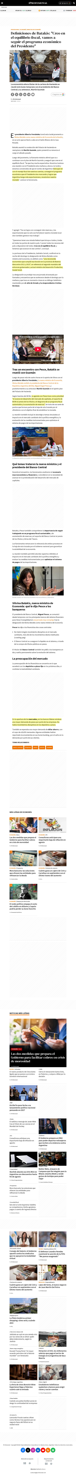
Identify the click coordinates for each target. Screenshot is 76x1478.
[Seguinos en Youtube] (43, 1450)
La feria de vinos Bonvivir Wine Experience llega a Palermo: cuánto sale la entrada (22, 1387)
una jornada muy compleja (43, 620)
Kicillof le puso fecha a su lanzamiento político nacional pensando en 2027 (22, 1107)
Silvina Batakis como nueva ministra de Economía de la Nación (38, 137)
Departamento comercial (49, 1460)
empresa (28, 747)
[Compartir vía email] (33, 94)
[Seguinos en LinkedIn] (38, 1450)
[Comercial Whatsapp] (51, 1464)
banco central (18, 747)
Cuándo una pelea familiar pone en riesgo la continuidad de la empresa (23, 1402)
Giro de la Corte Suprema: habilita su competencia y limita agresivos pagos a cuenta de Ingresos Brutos (23, 1207)
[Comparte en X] (16, 94)
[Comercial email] (46, 1464)
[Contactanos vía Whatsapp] (30, 1463)
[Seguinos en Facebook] (23, 1450)
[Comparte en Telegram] (28, 94)
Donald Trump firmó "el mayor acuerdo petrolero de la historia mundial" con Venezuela (22, 1353)
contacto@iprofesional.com (38, 1473)
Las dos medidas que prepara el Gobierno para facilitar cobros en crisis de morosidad (23, 840)
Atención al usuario (27, 1459)
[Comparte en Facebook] (12, 94)
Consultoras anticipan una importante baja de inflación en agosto (52, 840)
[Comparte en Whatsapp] (20, 94)
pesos (35, 747)
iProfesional (15, 29)
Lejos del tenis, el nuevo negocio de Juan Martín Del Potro (52, 1286)
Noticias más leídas (19, 1013)
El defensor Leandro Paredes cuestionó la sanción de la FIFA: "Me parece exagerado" (52, 1254)
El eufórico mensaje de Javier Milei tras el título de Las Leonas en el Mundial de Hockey (23, 1124)
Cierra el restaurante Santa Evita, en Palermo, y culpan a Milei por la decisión (52, 1074)
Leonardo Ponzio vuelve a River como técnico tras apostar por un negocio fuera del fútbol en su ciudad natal (22, 1421)
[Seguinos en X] (28, 1450)
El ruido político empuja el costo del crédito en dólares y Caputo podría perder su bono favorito (23, 906)
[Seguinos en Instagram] (33, 1450)
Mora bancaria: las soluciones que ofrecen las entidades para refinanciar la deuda (23, 873)
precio (42, 747)
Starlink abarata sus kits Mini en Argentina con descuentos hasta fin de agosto (23, 1174)
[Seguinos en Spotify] (53, 1450)
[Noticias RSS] (48, 1450)
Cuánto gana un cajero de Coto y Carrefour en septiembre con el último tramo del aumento (52, 873)
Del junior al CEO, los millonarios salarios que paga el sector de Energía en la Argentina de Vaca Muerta (52, 1354)
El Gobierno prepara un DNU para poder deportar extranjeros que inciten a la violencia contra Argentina (52, 1142)
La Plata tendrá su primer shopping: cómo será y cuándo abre (22, 1320)
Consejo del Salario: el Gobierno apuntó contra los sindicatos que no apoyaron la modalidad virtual (23, 1255)
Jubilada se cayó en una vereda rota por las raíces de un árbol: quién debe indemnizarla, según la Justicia (23, 1338)
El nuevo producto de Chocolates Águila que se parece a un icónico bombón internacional (22, 1074)
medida (49, 747)
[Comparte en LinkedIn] (24, 94)
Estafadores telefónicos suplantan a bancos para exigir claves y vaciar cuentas (52, 1387)
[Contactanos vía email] (25, 1463)
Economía (23, 29)
